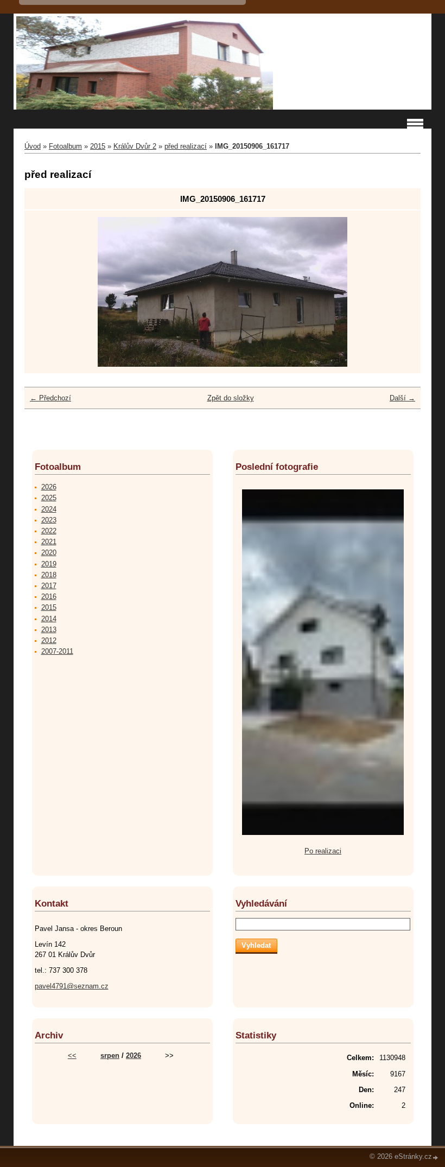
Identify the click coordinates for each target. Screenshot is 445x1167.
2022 (48, 531)
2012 (48, 640)
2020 (48, 553)
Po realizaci (322, 851)
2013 (48, 630)
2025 (48, 498)
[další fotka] (396, 292)
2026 (48, 487)
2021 (48, 542)
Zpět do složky (230, 398)
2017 (48, 586)
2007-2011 (57, 651)
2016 (48, 596)
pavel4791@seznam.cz (72, 986)
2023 (48, 520)
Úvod (32, 146)
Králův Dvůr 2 (134, 146)
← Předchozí (50, 398)
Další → (402, 398)
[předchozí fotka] (48, 292)
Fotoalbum (65, 146)
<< (72, 1055)
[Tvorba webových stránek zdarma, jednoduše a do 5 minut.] (436, 1157)
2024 (48, 509)
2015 (97, 146)
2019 (48, 564)
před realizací (185, 146)
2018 (48, 575)
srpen (109, 1055)
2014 (48, 619)
